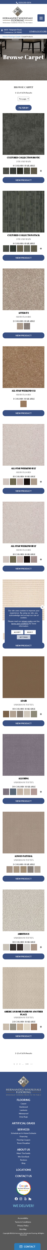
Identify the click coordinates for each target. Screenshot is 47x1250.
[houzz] (30, 1199)
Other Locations (38, 31)
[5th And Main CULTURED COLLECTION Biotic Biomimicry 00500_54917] (23, 134)
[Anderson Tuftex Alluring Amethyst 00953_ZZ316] (23, 755)
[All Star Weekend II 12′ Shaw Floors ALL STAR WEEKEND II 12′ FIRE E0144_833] (23, 445)
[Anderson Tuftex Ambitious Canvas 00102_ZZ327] (23, 911)
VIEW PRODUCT (23, 180)
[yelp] (25, 1199)
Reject (30, 632)
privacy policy (27, 621)
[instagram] (21, 1199)
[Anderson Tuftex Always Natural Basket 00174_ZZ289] (23, 833)
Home (5, 37)
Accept (17, 632)
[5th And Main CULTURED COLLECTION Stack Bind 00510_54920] (23, 212)
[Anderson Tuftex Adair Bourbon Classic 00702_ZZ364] (23, 677)
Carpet (18, 37)
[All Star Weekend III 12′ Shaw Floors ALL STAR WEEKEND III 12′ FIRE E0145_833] (23, 523)
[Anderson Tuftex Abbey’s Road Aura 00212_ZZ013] (23, 600)
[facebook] (16, 1199)
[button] (27, 1246)
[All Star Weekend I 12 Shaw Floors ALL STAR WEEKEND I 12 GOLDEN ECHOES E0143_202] (23, 367)
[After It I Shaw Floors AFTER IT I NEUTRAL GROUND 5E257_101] (23, 289)
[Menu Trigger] (41, 18)
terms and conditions (20, 623)
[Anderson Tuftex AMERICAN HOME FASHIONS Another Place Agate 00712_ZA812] (23, 988)
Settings (24, 637)
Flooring (11, 37)
